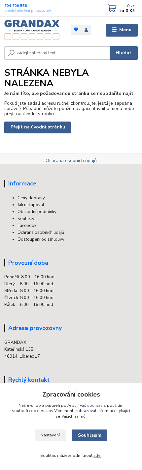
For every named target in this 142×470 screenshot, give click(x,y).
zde (97, 455)
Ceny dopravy (31, 198)
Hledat (123, 53)
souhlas (95, 405)
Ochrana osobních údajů (71, 160)
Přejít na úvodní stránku (38, 127)
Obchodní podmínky (37, 212)
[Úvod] (32, 30)
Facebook (27, 226)
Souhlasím (89, 435)
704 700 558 (15, 5)
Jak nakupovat (31, 205)
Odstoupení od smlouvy (41, 239)
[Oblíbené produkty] (76, 29)
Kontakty (26, 219)
